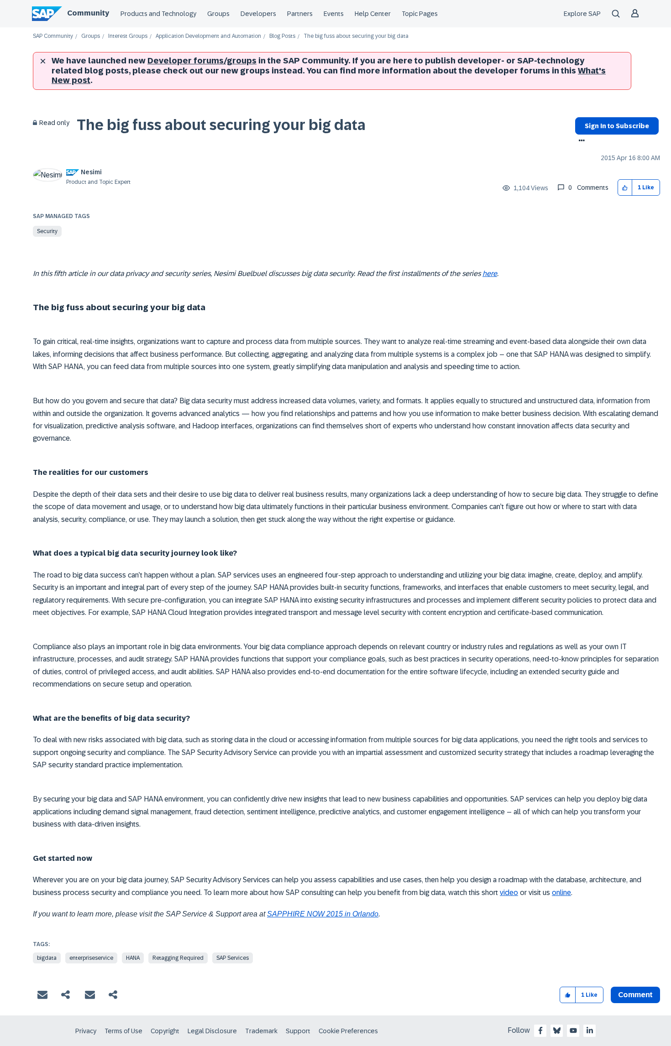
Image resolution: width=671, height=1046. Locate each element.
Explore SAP (582, 13)
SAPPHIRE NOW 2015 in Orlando (322, 914)
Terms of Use (123, 1031)
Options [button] (580, 141)
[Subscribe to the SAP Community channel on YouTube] (573, 1030)
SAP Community (53, 36)
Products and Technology (158, 13)
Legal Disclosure (212, 1031)
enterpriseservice (91, 958)
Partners (300, 13)
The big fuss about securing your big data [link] (356, 36)
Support (298, 1031)
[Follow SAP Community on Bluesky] (557, 1030)
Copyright (165, 1031)
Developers (258, 13)
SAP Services (232, 958)
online (561, 892)
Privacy (85, 1031)
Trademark (261, 1031)
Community (88, 13)
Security (47, 231)
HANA (133, 958)
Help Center (373, 13)
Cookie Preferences (348, 1031)
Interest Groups (127, 36)
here (489, 273)
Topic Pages (420, 13)
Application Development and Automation (208, 36)
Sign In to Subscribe (617, 126)
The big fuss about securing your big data (221, 125)
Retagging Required (178, 958)
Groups (218, 13)
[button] (625, 188)
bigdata (47, 958)
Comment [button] (635, 995)
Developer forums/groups (202, 60)
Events (334, 13)
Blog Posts (282, 36)
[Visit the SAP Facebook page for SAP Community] (540, 1030)
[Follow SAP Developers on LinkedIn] (589, 1030)
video (509, 892)
